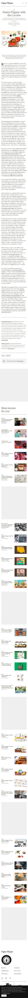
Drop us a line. (20, 361)
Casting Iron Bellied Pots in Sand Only (13, 175)
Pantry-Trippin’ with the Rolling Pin (7, 465)
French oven (5, 237)
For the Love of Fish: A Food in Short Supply (6, 630)
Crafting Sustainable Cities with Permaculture (7, 687)
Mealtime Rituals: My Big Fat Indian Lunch (7, 570)
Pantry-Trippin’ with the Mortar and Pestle (7, 852)
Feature (8, 355)
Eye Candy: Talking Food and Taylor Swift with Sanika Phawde (7, 526)
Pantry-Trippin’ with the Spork (7, 781)
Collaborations (5, 970)
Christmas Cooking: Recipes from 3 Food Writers (6, 875)
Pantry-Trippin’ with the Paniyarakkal (7, 747)
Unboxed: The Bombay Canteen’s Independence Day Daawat (7, 477)
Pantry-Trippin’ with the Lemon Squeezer (7, 769)
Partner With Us (18, 973)
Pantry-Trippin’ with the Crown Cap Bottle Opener (7, 654)
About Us (3, 967)
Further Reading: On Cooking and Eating (6, 664)
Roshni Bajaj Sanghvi (6, 321)
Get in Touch (17, 970)
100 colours (8, 270)
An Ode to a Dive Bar (6, 442)
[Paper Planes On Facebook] (10, 978)
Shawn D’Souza (5, 343)
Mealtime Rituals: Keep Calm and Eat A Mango (6, 548)
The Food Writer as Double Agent (5, 897)
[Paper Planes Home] (7, 3)
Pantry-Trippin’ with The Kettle (7, 536)
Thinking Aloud (4, 429)
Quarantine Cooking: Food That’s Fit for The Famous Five (6, 583)
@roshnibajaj (4, 340)
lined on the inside (9, 208)
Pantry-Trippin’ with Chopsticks (6, 676)
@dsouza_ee (11, 348)
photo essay (15, 254)
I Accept (4, 995)
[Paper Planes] (7, 951)
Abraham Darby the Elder (11, 153)
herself (10, 297)
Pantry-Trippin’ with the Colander (7, 735)
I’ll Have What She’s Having (6, 886)
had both (15, 150)
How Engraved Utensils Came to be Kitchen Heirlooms (7, 421)
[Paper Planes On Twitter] (6, 978)
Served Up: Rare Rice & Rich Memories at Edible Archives (7, 793)
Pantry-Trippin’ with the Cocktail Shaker (7, 454)
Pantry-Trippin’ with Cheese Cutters (6, 641)
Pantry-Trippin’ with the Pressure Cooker (7, 841)
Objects (3, 418)
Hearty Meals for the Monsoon (6, 758)
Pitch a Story (4, 973)
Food (14, 10)
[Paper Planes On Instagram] (2, 978)
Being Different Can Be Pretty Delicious (6, 431)
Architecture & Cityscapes (7, 685)
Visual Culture (4, 523)
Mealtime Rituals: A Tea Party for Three (7, 559)
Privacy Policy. (6, 993)
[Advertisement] (14, 384)
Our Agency (17, 967)
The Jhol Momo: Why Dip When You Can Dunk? (7, 863)
